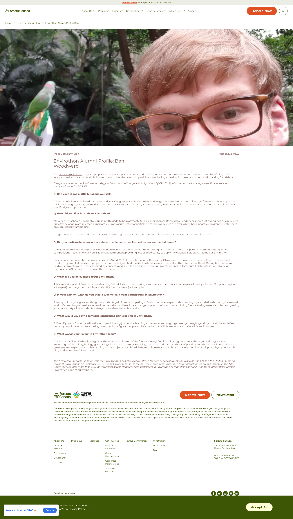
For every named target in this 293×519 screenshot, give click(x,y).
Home (8, 23)
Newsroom (159, 445)
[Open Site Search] (283, 11)
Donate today (129, 2)
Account (192, 11)
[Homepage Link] (17, 11)
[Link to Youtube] (231, 493)
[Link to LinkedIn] (236, 493)
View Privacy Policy (73, 509)
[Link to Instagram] (225, 493)
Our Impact (60, 453)
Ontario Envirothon (70, 174)
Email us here (61, 493)
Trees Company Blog (28, 23)
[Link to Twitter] (219, 493)
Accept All (259, 507)
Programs (103, 11)
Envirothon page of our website (73, 369)
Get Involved (132, 11)
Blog (155, 450)
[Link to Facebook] (213, 493)
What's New (175, 11)
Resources (117, 11)
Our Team (59, 462)
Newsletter (225, 395)
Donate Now (262, 11)
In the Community (156, 11)
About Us (87, 11)
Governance (60, 457)
